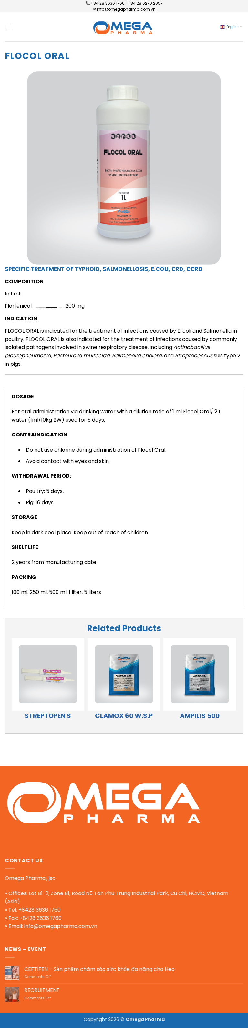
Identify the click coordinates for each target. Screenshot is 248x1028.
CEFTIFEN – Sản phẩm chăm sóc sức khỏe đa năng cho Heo (99, 969)
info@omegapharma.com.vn (60, 926)
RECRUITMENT (42, 990)
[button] (9, 27)
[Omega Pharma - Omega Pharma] (124, 26)
